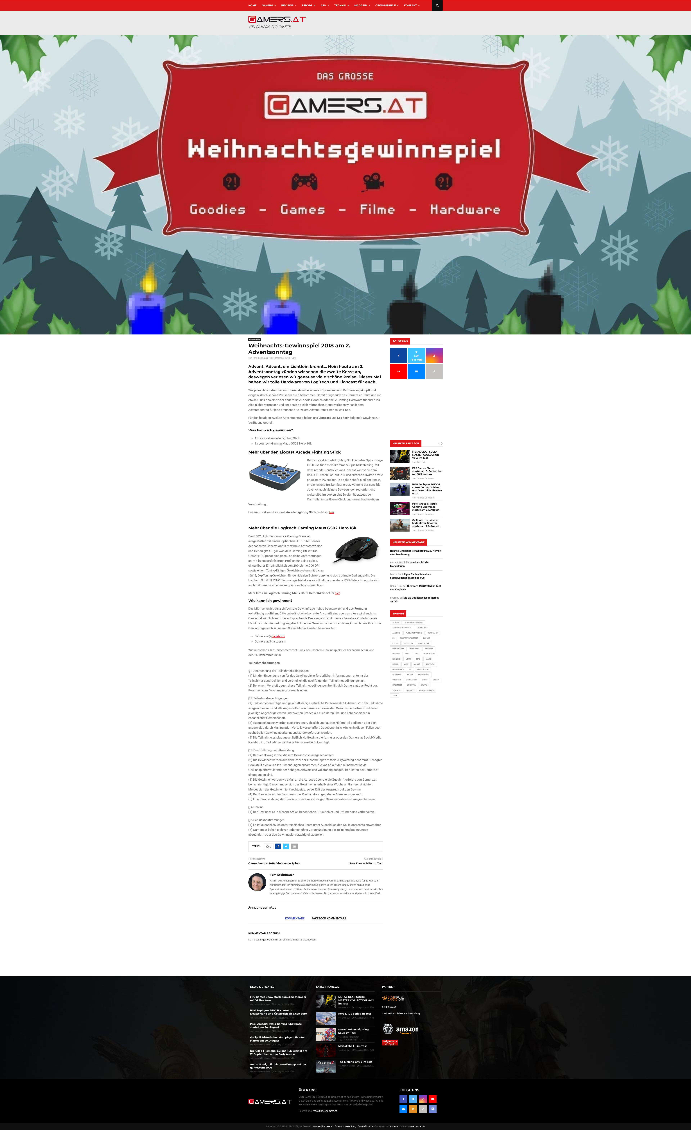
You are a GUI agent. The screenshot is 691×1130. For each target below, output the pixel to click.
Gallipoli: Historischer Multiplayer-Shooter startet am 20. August (425, 523)
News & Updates (262, 986)
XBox (394, 695)
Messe (395, 664)
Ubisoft (410, 690)
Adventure (421, 628)
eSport (307, 5)
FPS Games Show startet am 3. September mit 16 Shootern (427, 471)
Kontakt (410, 5)
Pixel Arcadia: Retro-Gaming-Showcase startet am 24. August (425, 506)
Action (395, 622)
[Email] (403, 1109)
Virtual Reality (426, 690)
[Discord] (433, 1109)
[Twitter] (413, 1099)
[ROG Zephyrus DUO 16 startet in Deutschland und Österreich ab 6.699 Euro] (400, 489)
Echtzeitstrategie (409, 638)
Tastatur (396, 690)
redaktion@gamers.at (325, 1111)
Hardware (414, 649)
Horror (395, 654)
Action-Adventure (414, 622)
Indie (407, 654)
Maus (428, 659)
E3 (393, 638)
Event (395, 643)
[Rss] (413, 1109)
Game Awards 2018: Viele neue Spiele (274, 863)
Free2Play (408, 643)
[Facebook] (403, 1099)
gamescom (423, 643)
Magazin (360, 5)
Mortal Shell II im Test (352, 1046)
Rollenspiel (423, 675)
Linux (408, 659)
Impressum (327, 1126)
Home (252, 5)
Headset (429, 649)
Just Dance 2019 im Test (366, 863)
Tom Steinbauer (260, 358)
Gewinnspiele (385, 5)
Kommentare (294, 918)
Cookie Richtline (365, 1126)
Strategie (397, 685)
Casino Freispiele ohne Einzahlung (401, 1013)
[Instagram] (423, 1099)
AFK (323, 5)
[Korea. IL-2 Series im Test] (326, 1018)
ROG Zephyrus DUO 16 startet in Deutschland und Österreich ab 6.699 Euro (427, 489)
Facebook (278, 636)
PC (410, 669)
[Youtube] (433, 1099)
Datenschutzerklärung (345, 1126)
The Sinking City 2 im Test (355, 1061)
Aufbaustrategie (414, 633)
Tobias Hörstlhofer (350, 1037)
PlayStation (422, 669)
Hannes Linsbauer (425, 478)
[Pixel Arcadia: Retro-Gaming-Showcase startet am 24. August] (400, 508)
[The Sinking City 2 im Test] (326, 1066)
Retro (410, 675)
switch (424, 685)
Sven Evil (421, 462)
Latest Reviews (327, 986)
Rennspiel (397, 675)
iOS (416, 654)
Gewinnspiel (398, 649)
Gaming (267, 5)
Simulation (411, 680)
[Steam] (423, 1109)
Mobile (417, 664)
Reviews (287, 5)
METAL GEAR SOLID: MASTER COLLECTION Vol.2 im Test (425, 454)
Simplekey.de (389, 1006)
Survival (411, 685)
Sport (425, 680)
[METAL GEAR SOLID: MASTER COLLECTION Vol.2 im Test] (400, 456)
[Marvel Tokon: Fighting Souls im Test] (326, 1034)
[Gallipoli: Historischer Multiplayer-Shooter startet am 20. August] (400, 525)
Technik (340, 5)
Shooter (396, 680)
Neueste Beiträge (406, 443)
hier (331, 512)
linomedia (393, 1126)
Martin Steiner (348, 1066)
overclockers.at (417, 1126)
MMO (406, 664)
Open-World (398, 669)
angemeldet (266, 939)
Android (396, 633)
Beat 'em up (433, 633)
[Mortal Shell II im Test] (326, 1050)
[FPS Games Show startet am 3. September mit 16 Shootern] (400, 473)
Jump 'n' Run (429, 654)
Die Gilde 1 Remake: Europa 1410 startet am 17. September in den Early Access (278, 1052)
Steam (436, 680)
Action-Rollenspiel (401, 628)
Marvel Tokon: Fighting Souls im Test (353, 1031)
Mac (418, 659)
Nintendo (430, 664)
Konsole (396, 659)
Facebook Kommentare (329, 918)
